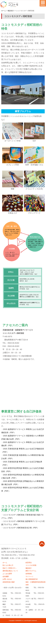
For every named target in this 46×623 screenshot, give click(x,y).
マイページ (29, 576)
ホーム (3, 11)
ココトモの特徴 (31, 565)
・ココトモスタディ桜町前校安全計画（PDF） (20, 528)
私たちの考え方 (8, 565)
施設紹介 (11, 11)
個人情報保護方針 (32, 579)
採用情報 (29, 574)
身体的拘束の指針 (9, 582)
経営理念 (29, 562)
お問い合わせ (7, 579)
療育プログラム (31, 571)
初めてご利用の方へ (9, 568)
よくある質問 (7, 574)
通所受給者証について (10, 571)
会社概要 (6, 576)
